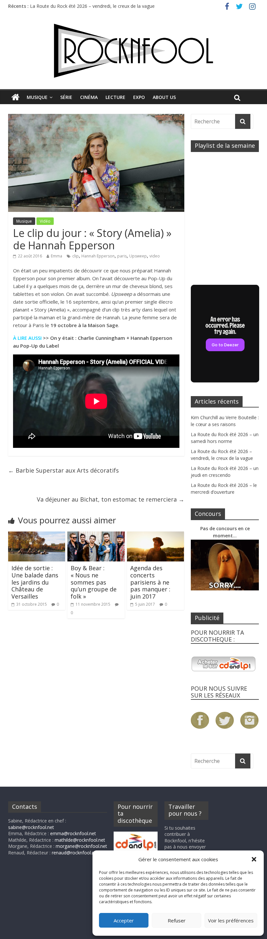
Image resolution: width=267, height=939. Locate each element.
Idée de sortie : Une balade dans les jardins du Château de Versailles (34, 582)
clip (75, 256)
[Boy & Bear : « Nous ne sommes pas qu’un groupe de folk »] (96, 535)
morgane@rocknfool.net (81, 846)
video (154, 256)
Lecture (115, 97)
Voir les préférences (231, 920)
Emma (56, 256)
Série (66, 97)
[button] (254, 859)
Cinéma (89, 97)
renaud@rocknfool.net (75, 852)
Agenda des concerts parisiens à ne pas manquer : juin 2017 (150, 582)
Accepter (124, 920)
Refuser (177, 920)
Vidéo (45, 221)
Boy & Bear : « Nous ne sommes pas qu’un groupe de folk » (94, 582)
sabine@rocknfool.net (31, 827)
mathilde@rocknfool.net (80, 840)
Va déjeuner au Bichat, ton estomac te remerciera (110, 499)
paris (122, 256)
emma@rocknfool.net (73, 833)
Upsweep (138, 256)
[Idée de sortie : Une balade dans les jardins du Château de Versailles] (36, 535)
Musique (37, 97)
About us (164, 97)
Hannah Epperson (98, 256)
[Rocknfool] (133, 50)
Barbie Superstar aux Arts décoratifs (63, 470)
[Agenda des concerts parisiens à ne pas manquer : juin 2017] (155, 535)
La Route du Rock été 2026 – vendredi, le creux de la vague (92, 6)
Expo (139, 97)
